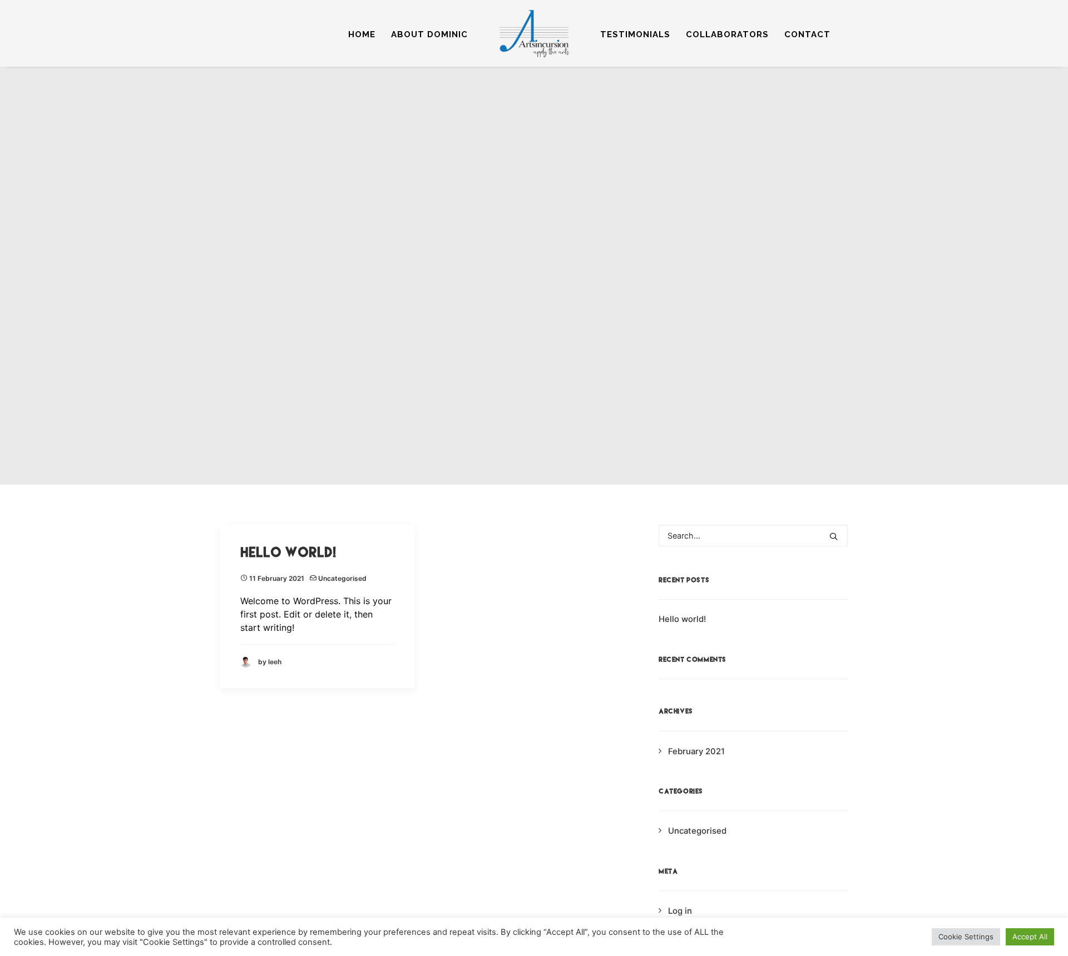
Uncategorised (342, 578)
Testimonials (635, 34)
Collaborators (727, 34)
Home (361, 34)
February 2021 (696, 751)
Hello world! (288, 552)
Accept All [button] (1029, 936)
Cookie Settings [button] (965, 936)
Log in (680, 911)
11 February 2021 (276, 578)
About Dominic (429, 34)
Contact (807, 34)
